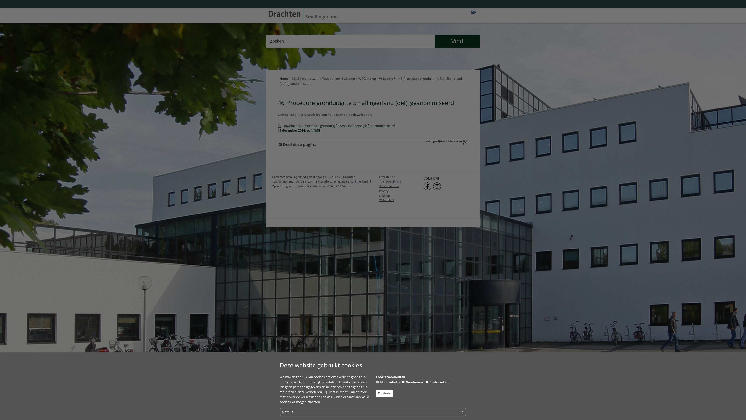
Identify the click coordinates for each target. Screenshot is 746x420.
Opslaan (384, 393)
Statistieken (439, 382)
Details (287, 412)
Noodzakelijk (390, 382)
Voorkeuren (414, 382)
